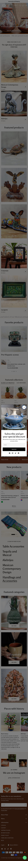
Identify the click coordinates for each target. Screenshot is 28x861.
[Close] (24, 407)
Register (14, 449)
